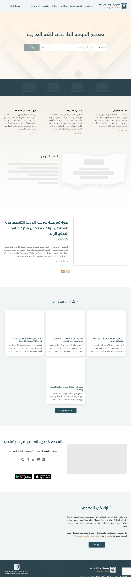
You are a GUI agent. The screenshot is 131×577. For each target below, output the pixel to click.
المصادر (79, 6)
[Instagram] (33, 459)
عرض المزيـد (122, 130)
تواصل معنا (35, 6)
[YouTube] (38, 459)
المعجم (102, 47)
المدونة (72, 6)
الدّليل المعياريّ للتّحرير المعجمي (87, 536)
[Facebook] (22, 459)
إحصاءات (66, 6)
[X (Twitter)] (28, 459)
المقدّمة (108, 536)
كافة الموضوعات (65, 410)
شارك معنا (97, 544)
